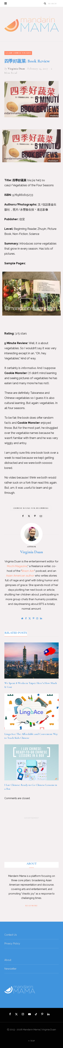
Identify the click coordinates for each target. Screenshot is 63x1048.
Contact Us (10, 934)
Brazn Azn (28, 570)
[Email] (40, 516)
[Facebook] (23, 516)
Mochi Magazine (17, 566)
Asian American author (20, 575)
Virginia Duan (16, 68)
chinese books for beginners (30, 508)
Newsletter (10, 968)
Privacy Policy (12, 943)
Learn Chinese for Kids (18, 53)
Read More (31, 905)
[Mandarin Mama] (31, 24)
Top (32, 1041)
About (7, 960)
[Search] (45, 3)
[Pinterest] (34, 516)
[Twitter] (28, 516)
